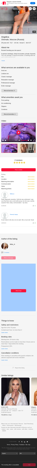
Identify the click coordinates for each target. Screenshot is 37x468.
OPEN (32, 3)
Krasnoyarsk (10, 425)
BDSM (4, 430)
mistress (30, 429)
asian (11, 429)
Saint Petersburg (28, 423)
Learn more (4, 332)
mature (4, 429)
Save (34, 8)
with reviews (17, 429)
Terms (8, 444)
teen (8, 429)
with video (24, 429)
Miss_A (12, 244)
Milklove (12, 194)
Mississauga (18, 425)
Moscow (20, 423)
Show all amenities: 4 (9, 114)
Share (30, 8)
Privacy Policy (14, 444)
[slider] (9, 140)
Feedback (22, 444)
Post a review (18, 169)
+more (3, 60)
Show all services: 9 (9, 90)
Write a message (8, 258)
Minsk (4, 425)
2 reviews (6, 252)
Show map (18, 290)
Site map (27, 444)
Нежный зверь (14, 214)
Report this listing (19, 367)
